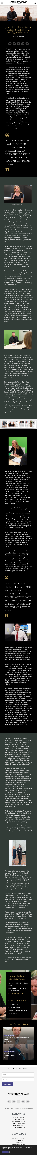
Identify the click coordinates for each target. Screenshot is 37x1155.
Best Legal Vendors (18, 1124)
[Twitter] (28, 1101)
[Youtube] (23, 1101)
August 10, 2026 (8, 1041)
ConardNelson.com (15, 993)
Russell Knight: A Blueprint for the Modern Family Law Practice (15, 1038)
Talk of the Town (18, 1122)
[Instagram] (14, 1101)
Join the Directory (18, 1128)
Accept (5, 1152)
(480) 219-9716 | (9, 1108)
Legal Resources (18, 1126)
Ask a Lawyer (18, 1142)
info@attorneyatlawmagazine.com (23, 1108)
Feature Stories (18, 1118)
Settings (9, 1148)
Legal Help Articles (18, 1138)
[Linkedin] (9, 1101)
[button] (9, 43)
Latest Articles (18, 1120)
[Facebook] (18, 1101)
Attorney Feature (9, 1035)
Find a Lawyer (18, 1140)
